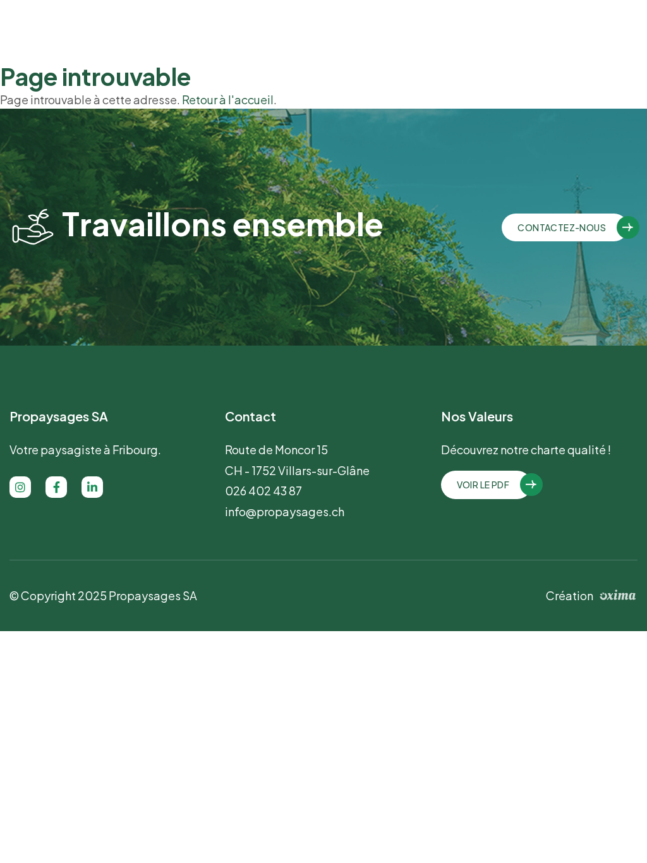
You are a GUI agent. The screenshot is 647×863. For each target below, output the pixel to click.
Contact (466, 30)
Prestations (334, 30)
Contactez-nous (561, 227)
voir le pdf (483, 484)
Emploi (411, 30)
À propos (264, 30)
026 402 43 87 (593, 31)
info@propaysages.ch (284, 511)
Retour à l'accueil (228, 99)
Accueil (204, 30)
